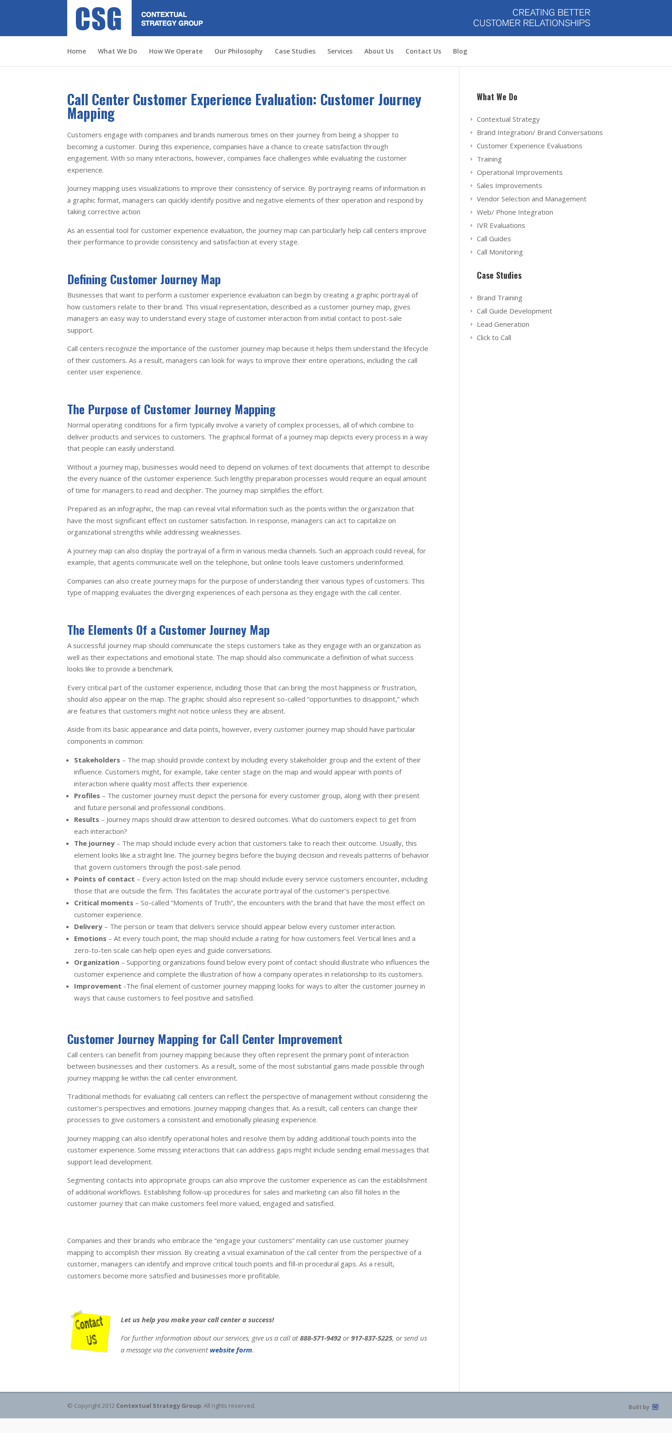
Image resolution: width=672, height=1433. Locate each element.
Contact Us (423, 51)
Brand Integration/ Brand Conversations (540, 132)
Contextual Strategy (508, 119)
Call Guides (494, 238)
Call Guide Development (514, 310)
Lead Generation (503, 324)
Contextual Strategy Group (158, 1405)
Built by (640, 1407)
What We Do (117, 51)
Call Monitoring (500, 251)
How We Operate (176, 51)
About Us (379, 51)
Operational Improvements (520, 172)
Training (489, 158)
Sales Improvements (509, 185)
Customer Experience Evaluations (529, 145)
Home (76, 51)
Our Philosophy (238, 51)
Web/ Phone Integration (515, 211)
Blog (460, 51)
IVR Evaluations (501, 225)
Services (339, 51)
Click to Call (494, 337)
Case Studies (295, 51)
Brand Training (500, 297)
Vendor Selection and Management (532, 198)
